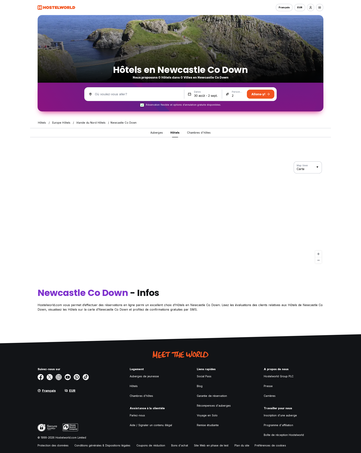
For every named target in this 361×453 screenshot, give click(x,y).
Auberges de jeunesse (144, 376)
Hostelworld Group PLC (279, 376)
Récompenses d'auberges (214, 405)
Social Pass (204, 376)
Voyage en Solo (207, 415)
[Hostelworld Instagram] (59, 377)
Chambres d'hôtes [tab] (199, 132)
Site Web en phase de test (211, 445)
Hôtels (134, 386)
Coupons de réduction (151, 445)
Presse (268, 386)
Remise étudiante (208, 425)
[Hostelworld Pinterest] (77, 377)
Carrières (269, 395)
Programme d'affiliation (278, 425)
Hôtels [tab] (175, 132)
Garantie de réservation (212, 395)
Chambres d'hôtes (141, 395)
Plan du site (241, 445)
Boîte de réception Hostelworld (284, 434)
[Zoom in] (318, 254)
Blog (199, 386)
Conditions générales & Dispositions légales (102, 445)
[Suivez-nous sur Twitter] (50, 377)
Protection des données (53, 445)
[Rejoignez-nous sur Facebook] (41, 377)
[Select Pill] (310, 7)
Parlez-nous (137, 415)
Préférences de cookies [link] (270, 445)
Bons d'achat (179, 445)
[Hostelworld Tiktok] (86, 377)
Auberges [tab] (156, 132)
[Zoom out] (318, 260)
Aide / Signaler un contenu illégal (151, 425)
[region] (180, 212)
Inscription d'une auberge (280, 415)
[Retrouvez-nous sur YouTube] (68, 377)
